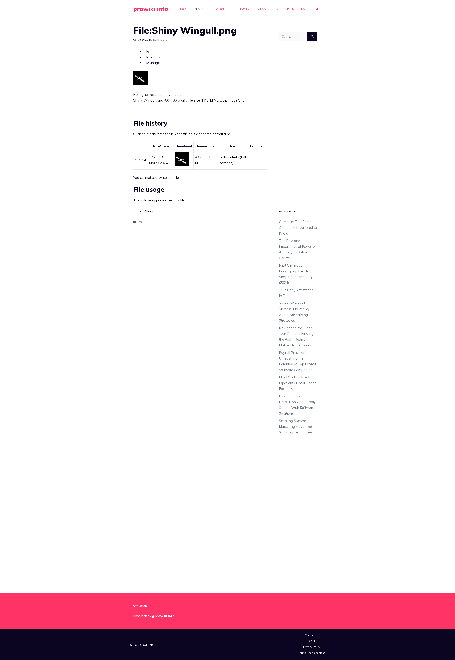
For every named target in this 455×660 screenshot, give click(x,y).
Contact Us (312, 635)
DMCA (312, 641)
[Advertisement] (298, 128)
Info (197, 8)
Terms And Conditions (311, 652)
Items (276, 8)
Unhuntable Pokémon (251, 8)
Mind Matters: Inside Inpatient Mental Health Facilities (298, 383)
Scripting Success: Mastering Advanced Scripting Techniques (295, 426)
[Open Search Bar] (317, 9)
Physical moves (298, 8)
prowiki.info (150, 9)
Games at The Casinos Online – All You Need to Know (298, 227)
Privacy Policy (311, 647)
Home (183, 8)
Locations (218, 8)
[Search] (312, 36)
